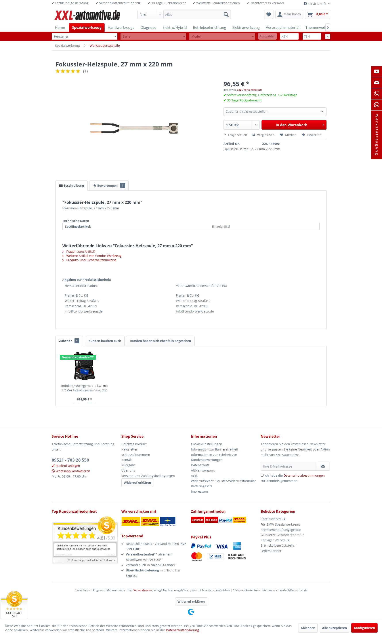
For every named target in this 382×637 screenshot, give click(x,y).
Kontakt (127, 460)
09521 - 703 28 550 (70, 460)
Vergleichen (265, 135)
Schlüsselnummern (135, 455)
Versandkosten (143, 590)
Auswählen (267, 36)
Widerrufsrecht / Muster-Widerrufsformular (223, 481)
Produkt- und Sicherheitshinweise (91, 260)
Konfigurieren (364, 628)
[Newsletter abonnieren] (323, 466)
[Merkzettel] (268, 14)
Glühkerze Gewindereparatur (282, 535)
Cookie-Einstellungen (206, 444)
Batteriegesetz (201, 486)
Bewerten (313, 135)
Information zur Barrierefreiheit (214, 449)
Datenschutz (200, 465)
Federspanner (271, 551)
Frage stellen (237, 135)
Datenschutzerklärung (182, 630)
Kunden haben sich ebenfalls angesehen (160, 341)
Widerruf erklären (137, 482)
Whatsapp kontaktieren (72, 471)
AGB (194, 476)
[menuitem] (184, 14)
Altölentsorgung (203, 470)
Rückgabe (128, 465)
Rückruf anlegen (67, 466)
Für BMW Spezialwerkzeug (280, 524)
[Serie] (153, 36)
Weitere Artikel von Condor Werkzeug (93, 256)
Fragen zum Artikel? (80, 251)
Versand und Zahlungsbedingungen (148, 476)
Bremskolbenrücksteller (278, 545)
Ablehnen (308, 628)
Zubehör (68, 341)
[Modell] (222, 36)
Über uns (128, 470)
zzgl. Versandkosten (249, 89)
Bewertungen (110, 185)
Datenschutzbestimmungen (304, 475)
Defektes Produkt (134, 444)
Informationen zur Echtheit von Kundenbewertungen (214, 457)
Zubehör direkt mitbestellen (246, 111)
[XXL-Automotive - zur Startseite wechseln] (87, 15)
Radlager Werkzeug (275, 540)
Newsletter (129, 449)
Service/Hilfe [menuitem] (317, 4)
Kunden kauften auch (104, 341)
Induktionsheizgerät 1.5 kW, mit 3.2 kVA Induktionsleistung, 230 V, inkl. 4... (84, 388)
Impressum (199, 491)
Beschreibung (73, 185)
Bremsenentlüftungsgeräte (281, 530)
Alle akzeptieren (334, 628)
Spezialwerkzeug (273, 519)
